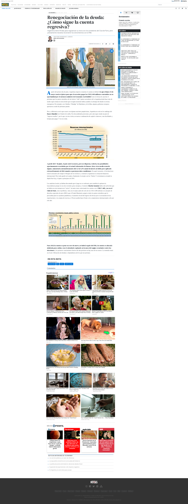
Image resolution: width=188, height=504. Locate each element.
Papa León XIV (47, 8)
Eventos (58, 4)
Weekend (90, 491)
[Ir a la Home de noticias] (94, 482)
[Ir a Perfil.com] (184, 1)
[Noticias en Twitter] (182, 9)
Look (110, 491)
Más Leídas (122, 31)
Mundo (34, 4)
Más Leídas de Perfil (125, 67)
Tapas (69, 4)
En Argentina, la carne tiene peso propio (60, 470)
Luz (115, 491)
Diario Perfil (58, 491)
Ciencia (46, 4)
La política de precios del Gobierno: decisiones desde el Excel (65, 464)
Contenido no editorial (94, 4)
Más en (49, 426)
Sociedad (20, 4)
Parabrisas (96, 491)
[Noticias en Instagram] (176, 9)
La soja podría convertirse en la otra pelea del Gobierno (64, 461)
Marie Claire (71, 491)
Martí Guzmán (68, 264)
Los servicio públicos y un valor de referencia (61, 458)
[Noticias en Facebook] (179, 9)
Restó (64, 4)
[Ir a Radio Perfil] (175, 1)
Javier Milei (18, 8)
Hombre (84, 491)
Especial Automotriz (78, 4)
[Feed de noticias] (186, 9)
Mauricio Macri (60, 8)
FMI (57, 264)
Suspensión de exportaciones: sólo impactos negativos (64, 467)
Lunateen (124, 491)
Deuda (61, 264)
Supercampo (104, 491)
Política (13, 4)
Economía (27, 4)
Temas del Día (6, 8)
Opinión (52, 4)
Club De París (51, 264)
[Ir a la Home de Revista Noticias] (5, 4)
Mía (119, 491)
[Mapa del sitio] (101, 486)
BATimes (131, 491)
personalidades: (52, 262)
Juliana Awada (73, 8)
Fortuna (78, 491)
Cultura (40, 4)
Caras (64, 491)
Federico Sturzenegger (32, 8)
